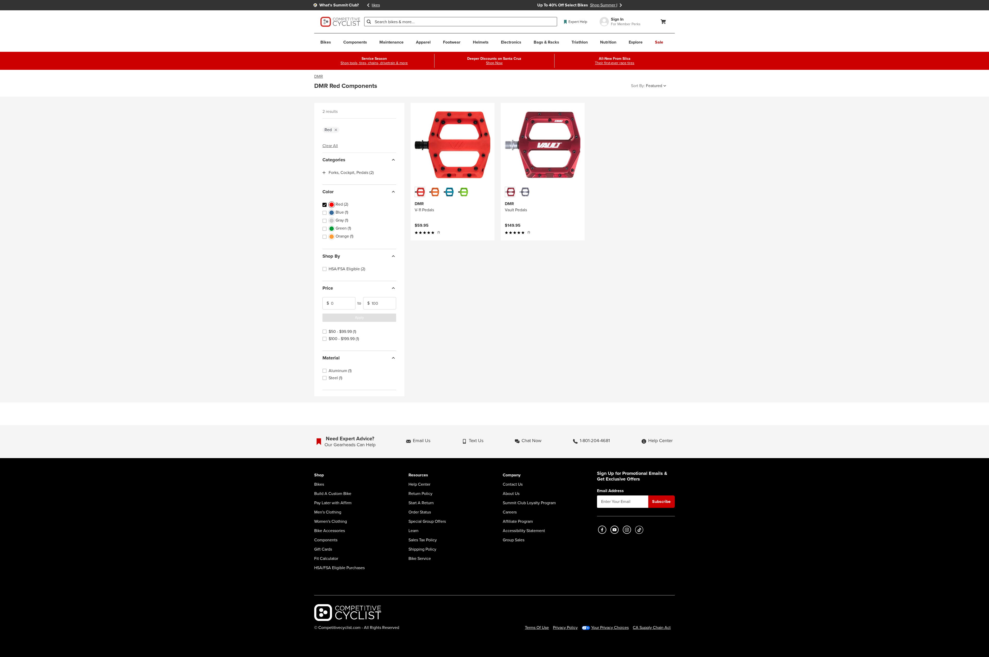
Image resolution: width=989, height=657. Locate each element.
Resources (418, 475)
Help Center (419, 484)
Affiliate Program (518, 521)
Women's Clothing (330, 521)
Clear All (330, 145)
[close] (335, 129)
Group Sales (513, 540)
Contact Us (513, 484)
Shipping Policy (422, 549)
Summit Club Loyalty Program (529, 503)
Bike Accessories (329, 530)
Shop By (331, 256)
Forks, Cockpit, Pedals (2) (351, 172)
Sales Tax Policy (422, 540)
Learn (413, 530)
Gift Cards (323, 549)
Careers (510, 512)
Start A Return (421, 503)
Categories (333, 159)
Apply (359, 317)
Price (327, 288)
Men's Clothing (327, 512)
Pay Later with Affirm (333, 503)
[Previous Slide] (368, 5)
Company (512, 475)
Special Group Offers (427, 521)
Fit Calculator (326, 558)
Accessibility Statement (524, 530)
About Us (511, 493)
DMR (318, 76)
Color (328, 191)
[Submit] (369, 22)
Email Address (610, 490)
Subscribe (661, 501)
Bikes (319, 484)
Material (331, 358)
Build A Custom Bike (332, 493)
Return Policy (420, 493)
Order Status (419, 512)
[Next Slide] (620, 5)
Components (325, 540)
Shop (319, 475)
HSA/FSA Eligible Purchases (339, 567)
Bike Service (419, 558)
